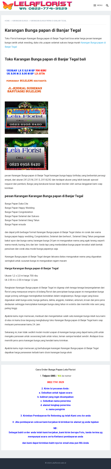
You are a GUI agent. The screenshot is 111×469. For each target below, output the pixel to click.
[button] (98, 5)
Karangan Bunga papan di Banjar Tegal (43, 30)
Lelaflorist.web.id (59, 463)
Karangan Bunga (20, 21)
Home (7, 21)
